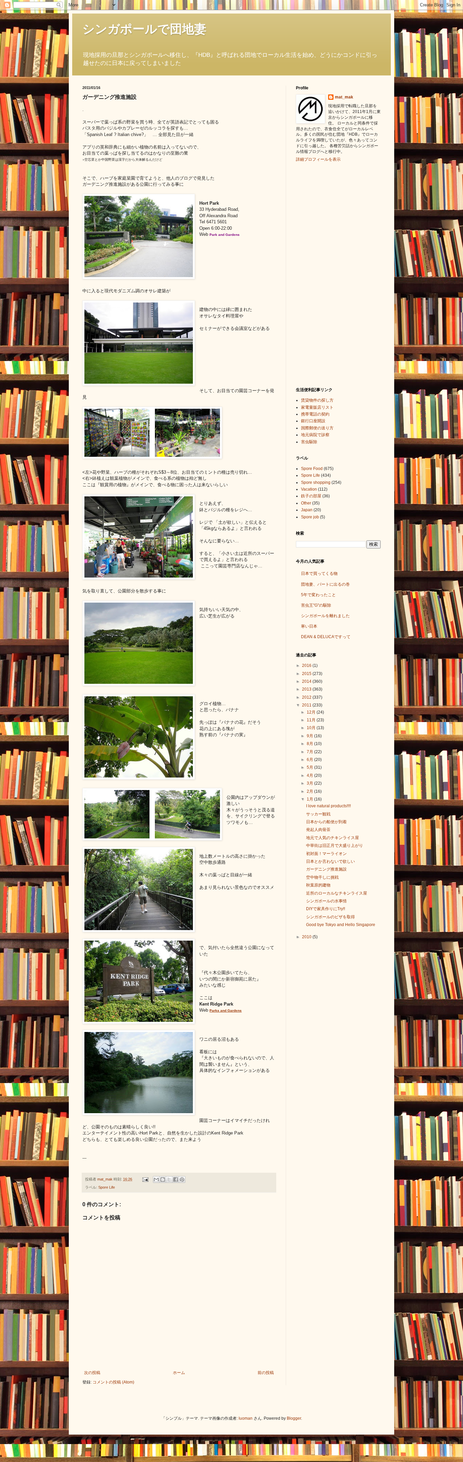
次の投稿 (92, 1372)
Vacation (309, 489)
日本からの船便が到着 (326, 821)
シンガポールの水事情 (326, 901)
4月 (310, 775)
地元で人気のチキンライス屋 (332, 837)
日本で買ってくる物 (319, 573)
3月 (310, 783)
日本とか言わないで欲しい (330, 861)
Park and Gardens (224, 235)
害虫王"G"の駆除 (316, 605)
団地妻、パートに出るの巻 (325, 584)
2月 (310, 791)
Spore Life (106, 1187)
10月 (312, 727)
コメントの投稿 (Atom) (113, 1382)
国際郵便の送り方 (317, 428)
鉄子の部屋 (311, 496)
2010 (307, 937)
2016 (307, 665)
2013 (307, 689)
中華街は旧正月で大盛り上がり (334, 845)
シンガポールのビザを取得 (330, 917)
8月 (310, 743)
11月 (312, 720)
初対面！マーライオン (326, 853)
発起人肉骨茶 (318, 829)
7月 (310, 751)
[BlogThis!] (162, 1179)
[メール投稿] (145, 1179)
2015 (307, 673)
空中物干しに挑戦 (322, 877)
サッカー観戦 (318, 814)
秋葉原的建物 (318, 885)
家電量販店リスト (317, 407)
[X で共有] (169, 1179)
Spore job (310, 517)
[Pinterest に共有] (182, 1179)
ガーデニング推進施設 (326, 869)
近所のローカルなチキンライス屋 (336, 893)
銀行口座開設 (313, 421)
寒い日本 (309, 626)
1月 (310, 799)
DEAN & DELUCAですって (325, 636)
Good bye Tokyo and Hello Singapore (340, 924)
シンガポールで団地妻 (144, 29)
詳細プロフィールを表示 (318, 159)
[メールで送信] (156, 1179)
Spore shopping (315, 482)
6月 (310, 759)
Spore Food (312, 468)
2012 (307, 697)
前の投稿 (266, 1372)
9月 (310, 736)
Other (306, 503)
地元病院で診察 (315, 434)
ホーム (179, 1372)
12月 (312, 712)
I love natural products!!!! (328, 806)
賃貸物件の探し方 (317, 400)
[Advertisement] (323, 273)
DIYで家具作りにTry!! (325, 908)
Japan (307, 510)
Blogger (294, 1418)
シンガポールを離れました (325, 615)
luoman (246, 1418)
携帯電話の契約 (315, 414)
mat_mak (344, 97)
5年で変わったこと (318, 594)
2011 (307, 705)
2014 (307, 681)
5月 (310, 767)
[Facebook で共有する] (175, 1179)
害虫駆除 (309, 442)
